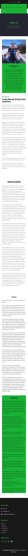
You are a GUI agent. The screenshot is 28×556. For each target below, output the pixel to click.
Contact (4, 532)
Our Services (5, 528)
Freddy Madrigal (7, 550)
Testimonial (4, 530)
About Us (17, 26)
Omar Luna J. (14, 551)
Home (10, 26)
